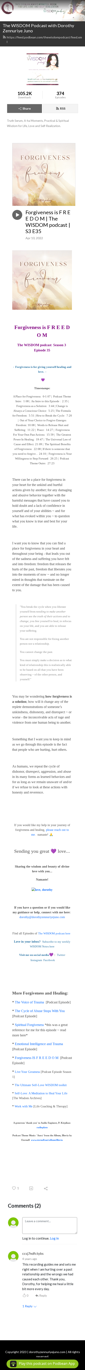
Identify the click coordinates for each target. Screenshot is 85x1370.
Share (26, 108)
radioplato (42, 1127)
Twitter (61, 955)
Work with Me (23, 1106)
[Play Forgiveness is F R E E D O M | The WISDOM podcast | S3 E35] (17, 215)
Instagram (36, 960)
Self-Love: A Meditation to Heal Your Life (41, 1093)
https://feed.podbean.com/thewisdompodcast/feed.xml (44, 39)
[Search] (71, 6)
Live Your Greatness (27, 1072)
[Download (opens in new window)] (31, 1188)
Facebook (49, 960)
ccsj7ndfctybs (33, 1253)
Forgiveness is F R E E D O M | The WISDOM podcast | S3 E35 (48, 221)
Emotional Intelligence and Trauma (39, 1044)
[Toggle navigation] (80, 6)
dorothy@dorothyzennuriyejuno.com (42, 917)
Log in (54, 1238)
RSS (62, 108)
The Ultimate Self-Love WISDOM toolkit (41, 1085)
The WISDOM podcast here (54, 933)
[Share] (46, 1188)
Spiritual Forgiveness (29, 1025)
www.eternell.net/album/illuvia (47, 1140)
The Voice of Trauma (29, 1002)
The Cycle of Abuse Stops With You (40, 1011)
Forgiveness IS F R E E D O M (36, 1058)
